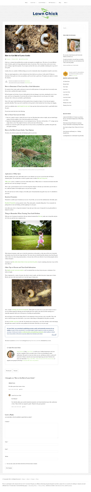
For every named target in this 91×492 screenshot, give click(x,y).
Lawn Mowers (66, 94)
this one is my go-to (42, 178)
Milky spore (8, 181)
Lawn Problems (42, 2)
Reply (21, 389)
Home (26, 2)
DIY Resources (52, 2)
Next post (15, 370)
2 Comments (8, 59)
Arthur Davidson (27, 82)
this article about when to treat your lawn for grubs (25, 262)
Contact (33, 479)
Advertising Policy (32, 485)
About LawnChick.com (67, 65)
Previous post (8, 370)
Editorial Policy (61, 485)
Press (37, 479)
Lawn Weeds (65, 100)
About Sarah (75, 65)
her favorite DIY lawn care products (30, 360)
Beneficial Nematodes (10, 203)
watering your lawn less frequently (20, 309)
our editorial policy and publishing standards (32, 332)
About (65, 2)
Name (6, 441)
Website (6, 456)
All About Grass (66, 81)
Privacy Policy (42, 485)
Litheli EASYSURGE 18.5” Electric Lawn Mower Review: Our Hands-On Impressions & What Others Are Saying (73, 118)
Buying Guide (66, 84)
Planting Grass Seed (67, 102)
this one (40, 216)
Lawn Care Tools (66, 92)
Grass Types (65, 86)
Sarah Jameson (27, 80)
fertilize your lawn (14, 321)
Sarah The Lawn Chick (24, 59)
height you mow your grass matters (15, 270)
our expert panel (74, 75)
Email (6, 449)
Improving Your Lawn (31, 340)
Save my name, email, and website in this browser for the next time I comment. (22, 463)
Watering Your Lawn (67, 105)
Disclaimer (69, 485)
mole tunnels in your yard (24, 106)
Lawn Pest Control (18, 340)
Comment (7, 421)
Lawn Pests (38, 340)
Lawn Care (33, 2)
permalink (49, 340)
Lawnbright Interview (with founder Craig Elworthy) (73, 135)
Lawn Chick (30, 351)
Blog (60, 2)
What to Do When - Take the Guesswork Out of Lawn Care (40, 358)
